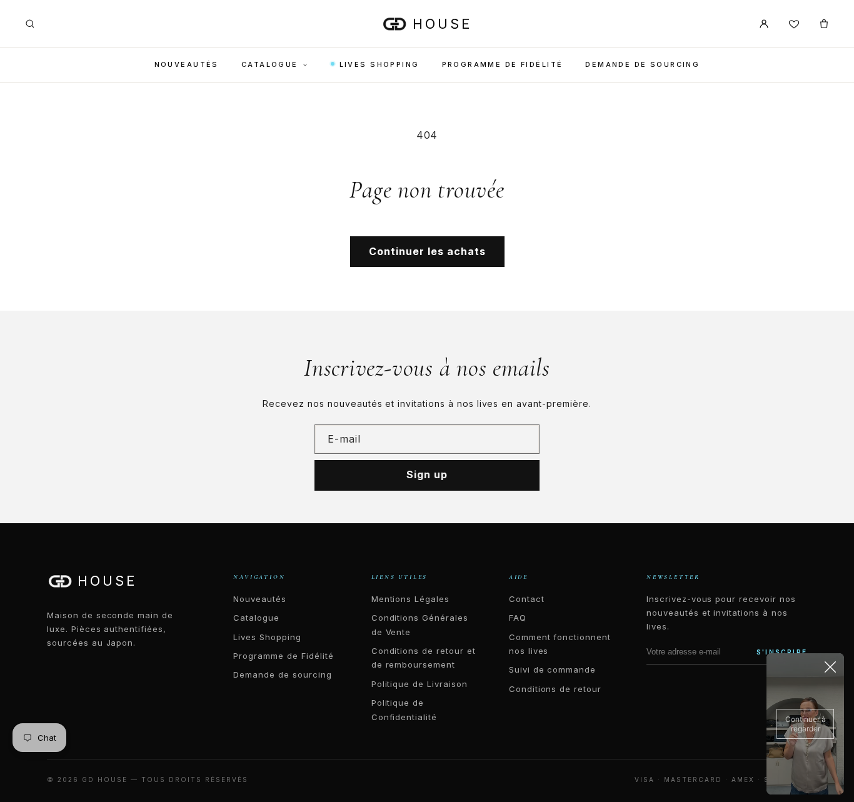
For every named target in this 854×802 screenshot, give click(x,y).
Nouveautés (186, 64)
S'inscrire (781, 652)
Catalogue (269, 64)
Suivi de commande (552, 669)
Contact (527, 599)
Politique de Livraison (419, 684)
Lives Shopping (379, 64)
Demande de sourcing (642, 64)
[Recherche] (30, 24)
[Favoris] (794, 24)
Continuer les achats (427, 251)
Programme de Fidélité (502, 64)
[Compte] (764, 24)
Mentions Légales (410, 599)
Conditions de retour (555, 689)
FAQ (517, 618)
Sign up (427, 474)
